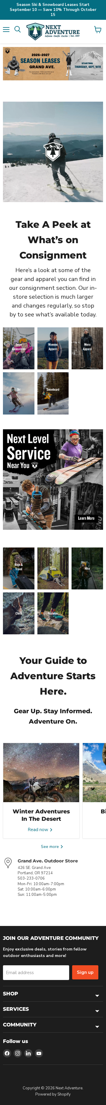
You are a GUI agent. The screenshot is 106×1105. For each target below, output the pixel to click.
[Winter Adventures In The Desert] (41, 772)
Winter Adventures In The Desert (41, 815)
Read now (38, 830)
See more (50, 846)
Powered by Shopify (53, 1094)
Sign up (85, 972)
